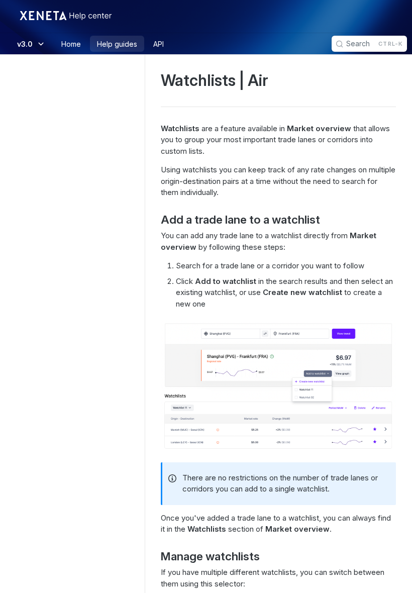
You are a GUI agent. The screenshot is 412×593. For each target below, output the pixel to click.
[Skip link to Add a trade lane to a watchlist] (154, 219)
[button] (278, 386)
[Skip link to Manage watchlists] (154, 556)
